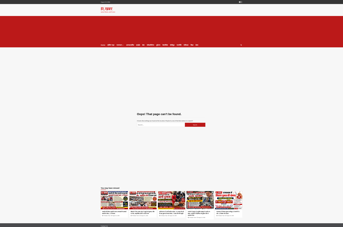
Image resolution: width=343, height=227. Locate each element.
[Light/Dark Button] (240, 2)
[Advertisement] (171, 29)
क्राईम (138, 45)
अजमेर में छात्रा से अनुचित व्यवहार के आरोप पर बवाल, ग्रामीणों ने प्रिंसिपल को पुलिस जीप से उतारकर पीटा (199, 213)
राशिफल (186, 45)
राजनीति (179, 45)
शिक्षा (192, 45)
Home (103, 45)
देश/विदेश (165, 45)
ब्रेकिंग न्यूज (110, 45)
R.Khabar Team (107, 215)
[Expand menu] (123, 45)
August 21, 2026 (115, 215)
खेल (143, 45)
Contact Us (104, 226)
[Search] (241, 45)
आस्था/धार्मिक (130, 45)
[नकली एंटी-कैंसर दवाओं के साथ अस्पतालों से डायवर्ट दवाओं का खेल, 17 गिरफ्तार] (114, 200)
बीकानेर (136, 207)
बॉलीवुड (172, 45)
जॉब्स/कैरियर (150, 45)
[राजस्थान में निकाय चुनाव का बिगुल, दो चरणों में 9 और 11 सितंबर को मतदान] (228, 200)
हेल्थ (197, 45)
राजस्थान (119, 45)
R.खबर (106, 8)
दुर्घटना (158, 45)
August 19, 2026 (173, 215)
